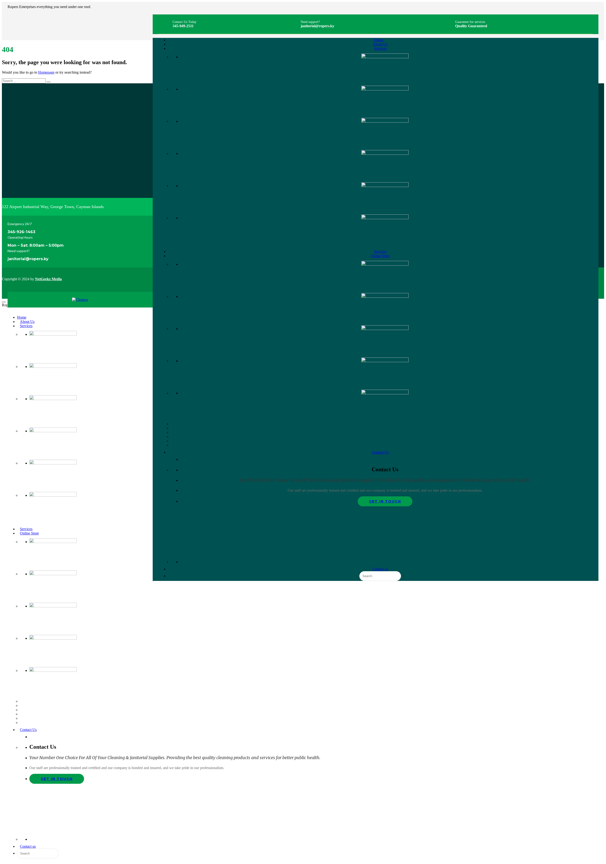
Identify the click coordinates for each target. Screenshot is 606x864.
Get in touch (385, 501)
